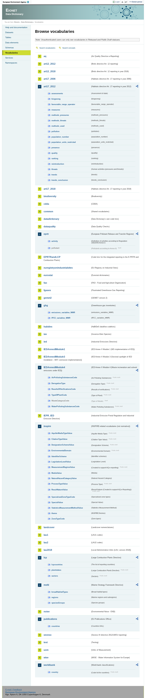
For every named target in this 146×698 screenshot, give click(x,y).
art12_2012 (49, 64)
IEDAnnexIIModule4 (54, 367)
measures (55, 110)
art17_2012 (49, 86)
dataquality (50, 226)
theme (54, 513)
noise (47, 611)
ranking (54, 158)
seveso (47, 635)
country (54, 672)
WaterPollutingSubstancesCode (65, 406)
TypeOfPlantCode (59, 395)
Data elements (11, 42)
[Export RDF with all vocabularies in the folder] (137, 86)
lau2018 (48, 550)
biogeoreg (55, 99)
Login (117, 2)
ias (45, 334)
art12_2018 (49, 71)
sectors (54, 576)
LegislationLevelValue (61, 462)
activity (54, 241)
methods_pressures (60, 115)
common (48, 211)
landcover (49, 527)
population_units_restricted (63, 142)
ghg (46, 305)
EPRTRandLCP (52, 257)
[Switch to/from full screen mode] (126, 2)
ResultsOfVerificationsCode (63, 389)
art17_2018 (49, 189)
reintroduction (57, 164)
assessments (57, 93)
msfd (46, 585)
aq (45, 56)
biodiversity (50, 196)
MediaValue (56, 473)
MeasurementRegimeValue (63, 467)
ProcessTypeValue (59, 484)
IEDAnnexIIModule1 (54, 349)
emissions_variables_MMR (63, 312)
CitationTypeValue (59, 439)
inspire (47, 426)
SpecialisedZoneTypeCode (63, 497)
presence (55, 148)
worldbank (49, 665)
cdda (46, 204)
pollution (55, 131)
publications (50, 619)
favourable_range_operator (63, 104)
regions (54, 597)
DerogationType (58, 383)
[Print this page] (122, 2)
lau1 (46, 535)
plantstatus (56, 570)
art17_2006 (49, 79)
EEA (17, 2)
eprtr (46, 234)
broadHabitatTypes (59, 592)
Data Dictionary (27, 22)
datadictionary (51, 219)
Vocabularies (11, 53)
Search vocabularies (47, 48)
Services (9, 58)
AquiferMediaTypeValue (61, 433)
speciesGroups (58, 603)
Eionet (16, 22)
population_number (60, 137)
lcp (45, 557)
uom (46, 650)
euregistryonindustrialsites (58, 268)
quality (54, 153)
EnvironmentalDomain (61, 450)
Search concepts (68, 48)
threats (54, 169)
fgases (47, 290)
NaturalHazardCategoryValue (64, 478)
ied (45, 341)
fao (45, 283)
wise (46, 657)
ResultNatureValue (59, 490)
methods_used (57, 126)
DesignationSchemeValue (62, 445)
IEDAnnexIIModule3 (54, 357)
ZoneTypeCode (58, 519)
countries (55, 626)
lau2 (46, 542)
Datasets (9, 32)
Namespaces (11, 63)
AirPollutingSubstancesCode (64, 377)
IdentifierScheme (58, 456)
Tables (8, 37)
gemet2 (48, 298)
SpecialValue (57, 502)
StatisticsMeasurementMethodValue (67, 508)
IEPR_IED (49, 415)
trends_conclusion (59, 180)
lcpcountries (56, 564)
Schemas (9, 47)
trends (54, 175)
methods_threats (58, 120)
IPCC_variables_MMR (60, 318)
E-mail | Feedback (13, 689)
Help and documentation (16, 27)
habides (48, 326)
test (46, 642)
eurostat (48, 275)
